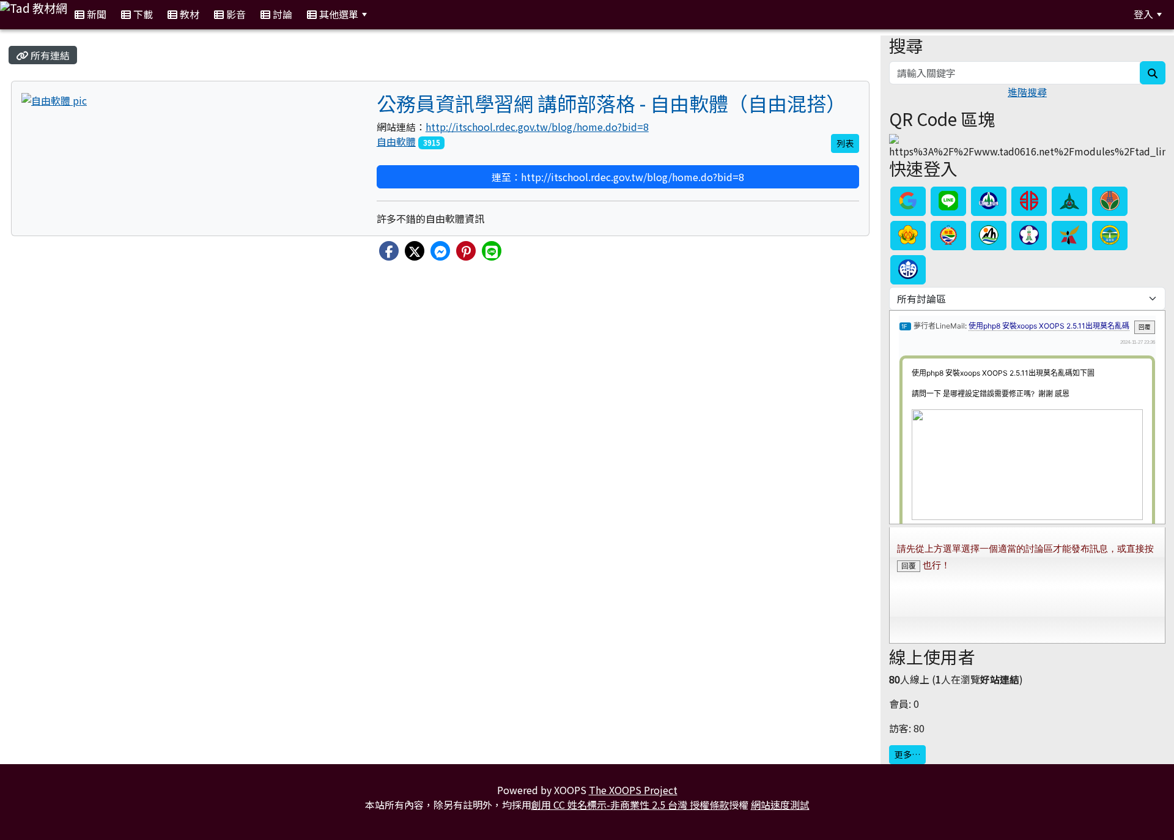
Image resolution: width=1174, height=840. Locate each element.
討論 (281, 14)
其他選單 (337, 14)
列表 (845, 143)
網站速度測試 (780, 804)
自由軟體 (396, 141)
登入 (1143, 14)
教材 (188, 14)
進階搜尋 (1027, 91)
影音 (235, 14)
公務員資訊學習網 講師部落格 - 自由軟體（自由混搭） (611, 103)
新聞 (95, 14)
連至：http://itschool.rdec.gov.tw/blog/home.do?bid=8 (618, 176)
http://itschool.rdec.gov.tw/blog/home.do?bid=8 (537, 126)
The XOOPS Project (633, 789)
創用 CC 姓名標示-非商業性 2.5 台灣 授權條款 (630, 804)
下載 (142, 14)
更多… (907, 754)
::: (389, 14)
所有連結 (49, 55)
